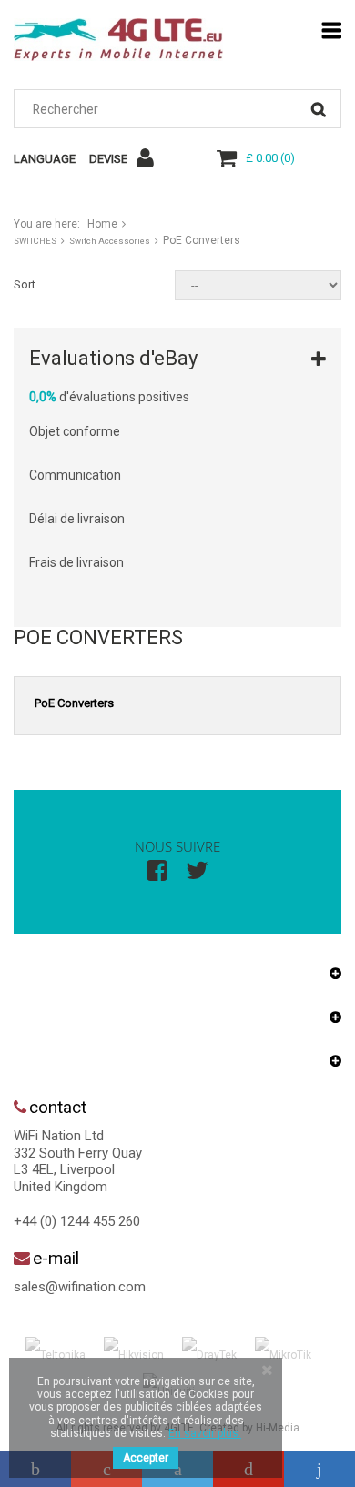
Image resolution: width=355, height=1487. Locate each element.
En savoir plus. (204, 1433)
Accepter (145, 1458)
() (270, 158)
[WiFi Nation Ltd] (118, 39)
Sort (25, 284)
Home (102, 223)
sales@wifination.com (80, 1287)
